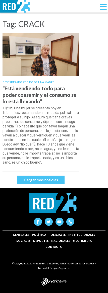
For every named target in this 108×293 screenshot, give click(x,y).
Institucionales (81, 234)
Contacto (54, 246)
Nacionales (60, 240)
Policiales (57, 234)
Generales (21, 234)
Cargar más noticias (41, 179)
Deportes (41, 240)
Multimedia (82, 240)
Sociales (23, 240)
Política (39, 234)
